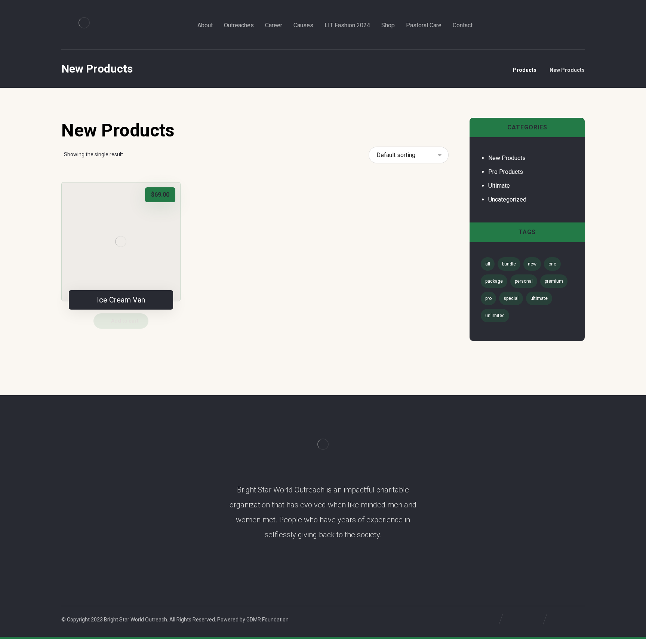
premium (554, 281)
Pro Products (505, 171)
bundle (509, 264)
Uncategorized (507, 199)
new (532, 264)
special (511, 298)
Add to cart (125, 321)
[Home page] (498, 70)
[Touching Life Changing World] (84, 23)
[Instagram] (505, 25)
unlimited (495, 315)
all (487, 264)
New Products (507, 158)
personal (524, 281)
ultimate (539, 298)
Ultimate (499, 185)
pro (488, 298)
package (494, 281)
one (552, 264)
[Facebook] (492, 25)
